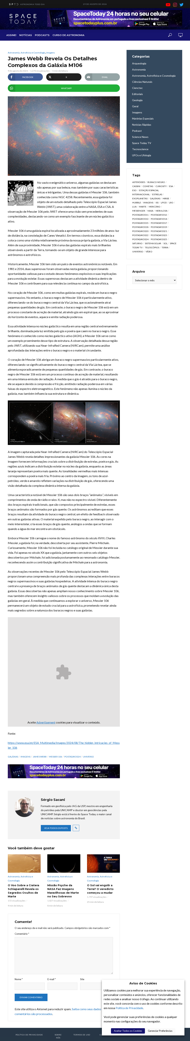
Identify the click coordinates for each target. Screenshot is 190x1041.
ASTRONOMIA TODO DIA (32, 4)
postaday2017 (159, 223)
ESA (171, 186)
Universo (88, 756)
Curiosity (161, 186)
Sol (165, 243)
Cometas (148, 186)
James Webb (40, 756)
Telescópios (152, 247)
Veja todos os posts (56, 828)
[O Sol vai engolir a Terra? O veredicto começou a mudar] (103, 863)
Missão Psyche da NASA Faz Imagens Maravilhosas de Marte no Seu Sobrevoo (63, 891)
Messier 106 (55, 756)
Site (82, 979)
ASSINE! (11, 35)
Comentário (22, 933)
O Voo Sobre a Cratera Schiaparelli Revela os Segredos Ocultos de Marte (23, 891)
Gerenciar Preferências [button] (160, 1030)
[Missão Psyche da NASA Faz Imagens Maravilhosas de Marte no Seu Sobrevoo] (63, 863)
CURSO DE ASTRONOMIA (68, 35)
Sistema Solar (153, 243)
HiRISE (166, 198)
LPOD (164, 202)
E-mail (52, 979)
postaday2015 (140, 223)
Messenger (138, 210)
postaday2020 (140, 231)
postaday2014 (159, 218)
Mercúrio (154, 206)
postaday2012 (159, 214)
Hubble (136, 202)
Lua (134, 206)
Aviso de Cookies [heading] (143, 983)
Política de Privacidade (129, 1008)
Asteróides (138, 182)
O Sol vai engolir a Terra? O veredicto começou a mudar (100, 889)
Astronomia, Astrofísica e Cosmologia (26, 52)
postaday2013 (140, 218)
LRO (171, 202)
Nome (19, 979)
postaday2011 (140, 214)
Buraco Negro (156, 182)
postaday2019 (159, 227)
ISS (157, 202)
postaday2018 (140, 227)
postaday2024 (72, 756)
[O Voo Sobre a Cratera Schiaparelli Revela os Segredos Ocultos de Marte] (24, 863)
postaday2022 (140, 235)
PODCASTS (42, 35)
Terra (165, 247)
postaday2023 (159, 235)
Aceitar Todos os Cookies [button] (128, 1030)
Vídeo (149, 251)
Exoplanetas (140, 198)
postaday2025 (159, 239)
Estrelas (157, 194)
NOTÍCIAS (25, 35)
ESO (134, 190)
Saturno (137, 243)
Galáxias (13, 756)
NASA (150, 210)
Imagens (50, 52)
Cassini (136, 186)
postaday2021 (159, 231)
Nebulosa (161, 210)
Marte (142, 206)
